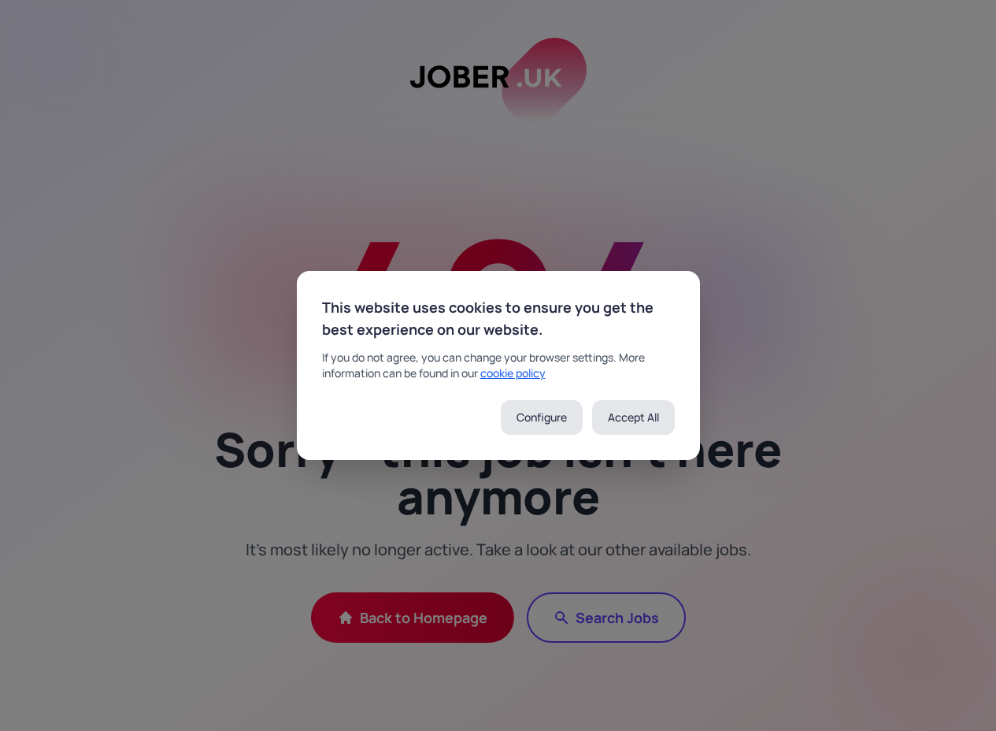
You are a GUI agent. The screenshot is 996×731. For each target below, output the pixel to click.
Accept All (633, 417)
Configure (542, 417)
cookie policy (513, 373)
